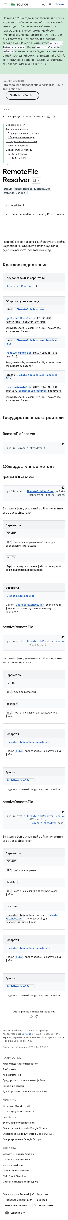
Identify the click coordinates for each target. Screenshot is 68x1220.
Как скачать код (12, 1074)
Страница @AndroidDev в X (18, 1111)
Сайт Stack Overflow (14, 1176)
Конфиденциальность (18, 1205)
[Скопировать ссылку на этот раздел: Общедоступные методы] (59, 467)
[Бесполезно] (54, 116)
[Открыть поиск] (43, 4)
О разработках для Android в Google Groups (28, 1133)
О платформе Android (16, 1194)
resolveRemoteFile (19, 352)
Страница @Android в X (16, 1106)
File (19, 751)
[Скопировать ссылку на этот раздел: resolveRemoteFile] (37, 627)
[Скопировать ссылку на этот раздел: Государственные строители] (6, 423)
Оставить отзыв (43, 1205)
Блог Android (10, 1117)
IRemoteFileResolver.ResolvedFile (29, 742)
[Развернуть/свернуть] (24, 125)
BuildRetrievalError (20, 780)
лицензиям (29, 1033)
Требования (9, 1069)
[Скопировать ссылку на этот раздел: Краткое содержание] (52, 265)
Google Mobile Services (16, 1170)
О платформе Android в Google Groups (25, 1128)
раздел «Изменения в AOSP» (27, 64)
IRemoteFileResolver (30, 309)
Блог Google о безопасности (19, 1122)
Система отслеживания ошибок (21, 1181)
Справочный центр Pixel (16, 1159)
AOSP (6, 109)
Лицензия (41, 1199)
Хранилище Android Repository (20, 1063)
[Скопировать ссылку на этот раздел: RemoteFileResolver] (39, 434)
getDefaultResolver (19, 318)
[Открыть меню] (5, 4)
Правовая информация (18, 1199)
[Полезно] (48, 116)
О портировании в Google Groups (22, 1139)
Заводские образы (13, 1085)
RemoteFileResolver (19, 286)
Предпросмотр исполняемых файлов (24, 1080)
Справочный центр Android (18, 1153)
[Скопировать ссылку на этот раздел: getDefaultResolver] (38, 477)
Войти (60, 4)
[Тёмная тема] (63, 444)
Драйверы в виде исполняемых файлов (25, 1091)
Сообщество (40, 1194)
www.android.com (13, 1165)
